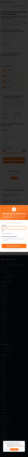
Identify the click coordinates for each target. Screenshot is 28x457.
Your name (4, 225)
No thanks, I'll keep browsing (14, 249)
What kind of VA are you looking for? (9, 236)
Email (3, 230)
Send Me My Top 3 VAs (13, 246)
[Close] (26, 206)
